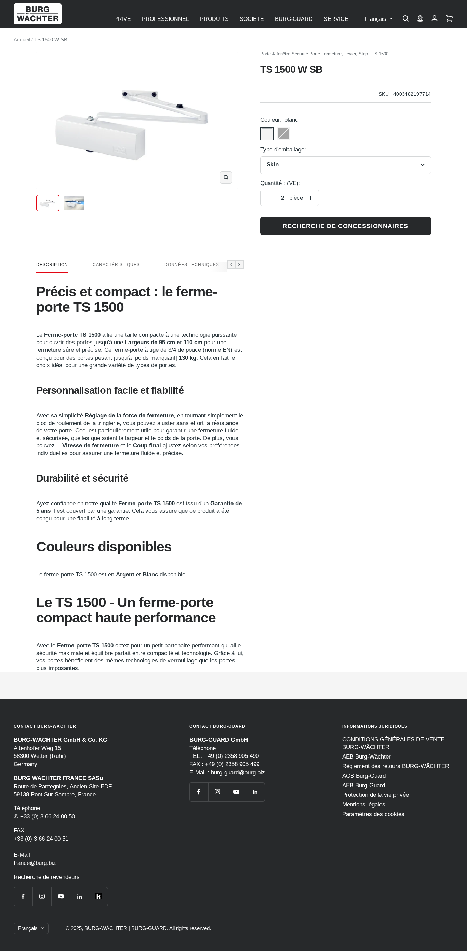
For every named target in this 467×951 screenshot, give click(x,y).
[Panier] (449, 19)
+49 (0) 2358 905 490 (231, 756)
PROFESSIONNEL (165, 19)
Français (375, 19)
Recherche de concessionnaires (345, 226)
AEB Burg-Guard (363, 785)
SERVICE (336, 19)
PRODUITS (214, 19)
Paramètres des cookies (373, 814)
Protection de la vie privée (375, 795)
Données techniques (191, 264)
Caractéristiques (116, 264)
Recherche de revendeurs (47, 877)
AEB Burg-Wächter (366, 756)
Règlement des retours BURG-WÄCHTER (395, 766)
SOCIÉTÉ (252, 19)
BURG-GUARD (294, 19)
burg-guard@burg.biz (238, 772)
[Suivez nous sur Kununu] (98, 896)
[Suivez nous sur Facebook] (23, 896)
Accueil (22, 39)
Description (52, 264)
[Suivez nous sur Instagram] (41, 896)
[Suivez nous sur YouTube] (60, 896)
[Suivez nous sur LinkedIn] (79, 896)
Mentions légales (363, 804)
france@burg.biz (35, 863)
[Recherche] (406, 19)
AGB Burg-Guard (364, 776)
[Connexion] (434, 19)
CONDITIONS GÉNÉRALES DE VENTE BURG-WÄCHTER (393, 743)
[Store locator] (420, 19)
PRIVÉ (122, 19)
